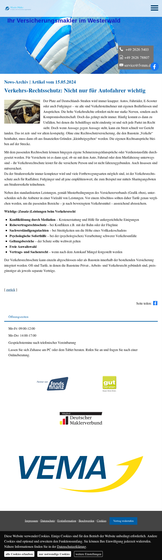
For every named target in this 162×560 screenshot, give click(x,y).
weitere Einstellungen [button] (88, 554)
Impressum (31, 520)
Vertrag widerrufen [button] (123, 521)
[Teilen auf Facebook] (155, 303)
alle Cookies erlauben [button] (19, 554)
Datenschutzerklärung (71, 546)
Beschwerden (86, 520)
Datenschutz (47, 520)
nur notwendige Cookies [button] (54, 554)
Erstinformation (66, 520)
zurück (10, 289)
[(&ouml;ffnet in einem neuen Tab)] (109, 396)
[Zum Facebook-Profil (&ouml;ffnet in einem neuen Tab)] (154, 66)
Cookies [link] (101, 520)
